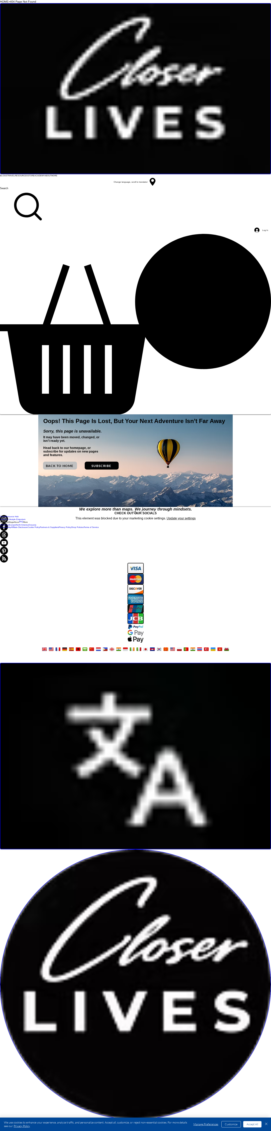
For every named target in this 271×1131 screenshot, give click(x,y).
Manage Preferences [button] (205, 1124)
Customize (231, 1124)
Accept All (252, 1124)
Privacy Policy (22, 1126)
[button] (135, 324)
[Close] (266, 1124)
